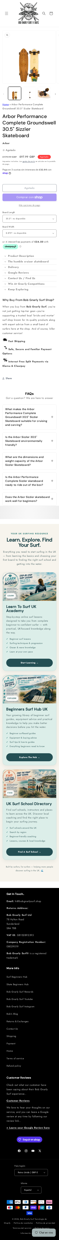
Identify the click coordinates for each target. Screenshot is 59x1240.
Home (5, 104)
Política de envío (42, 1228)
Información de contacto (31, 1233)
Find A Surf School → (29, 851)
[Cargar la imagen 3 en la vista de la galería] (44, 93)
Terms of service (15, 1058)
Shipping (11, 1036)
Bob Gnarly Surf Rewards (20, 991)
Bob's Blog (12, 1013)
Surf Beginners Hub (17, 976)
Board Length (8, 212)
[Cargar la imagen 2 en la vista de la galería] (29, 93)
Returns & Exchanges (18, 1021)
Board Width (8, 226)
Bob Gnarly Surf (27, 1219)
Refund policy (14, 1065)
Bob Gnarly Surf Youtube (20, 999)
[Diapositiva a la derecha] (55, 94)
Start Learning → (30, 662)
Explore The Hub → (29, 757)
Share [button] (9, 378)
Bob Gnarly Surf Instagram (21, 1006)
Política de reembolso (23, 1223)
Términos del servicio (22, 1228)
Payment (11, 1043)
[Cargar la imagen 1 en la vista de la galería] (14, 93)
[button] (6, 13)
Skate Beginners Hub (18, 984)
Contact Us (12, 1028)
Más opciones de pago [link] (29, 205)
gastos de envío (29, 161)
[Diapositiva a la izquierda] (3, 94)
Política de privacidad (45, 1223)
